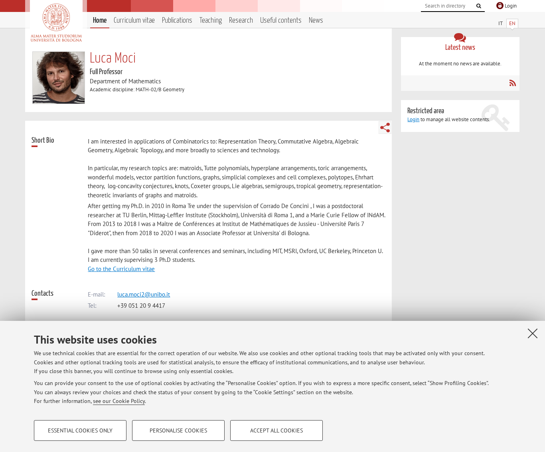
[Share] (385, 127)
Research (241, 20)
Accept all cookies (276, 430)
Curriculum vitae (134, 20)
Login (413, 119)
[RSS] (512, 83)
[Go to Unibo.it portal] (56, 22)
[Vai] (479, 6)
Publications (177, 20)
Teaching (210, 20)
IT (500, 23)
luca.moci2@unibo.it (143, 294)
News (316, 20)
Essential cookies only (80, 430)
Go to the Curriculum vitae (121, 269)
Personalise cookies (178, 430)
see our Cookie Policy (119, 401)
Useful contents (281, 20)
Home (100, 20)
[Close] (532, 333)
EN (512, 23)
